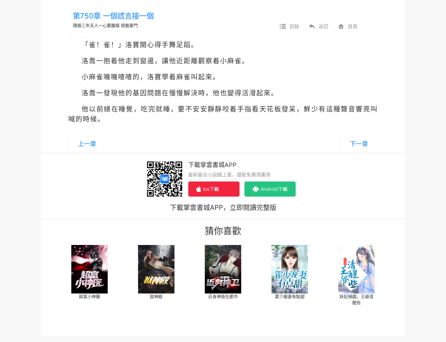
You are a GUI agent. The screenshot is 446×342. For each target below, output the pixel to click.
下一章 (359, 144)
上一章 (87, 144)
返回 (323, 26)
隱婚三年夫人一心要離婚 (96, 25)
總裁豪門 (129, 25)
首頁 (352, 26)
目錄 (294, 26)
